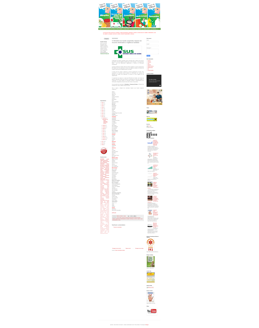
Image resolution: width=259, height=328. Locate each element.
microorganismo (106, 228)
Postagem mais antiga (139, 248)
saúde (141, 218)
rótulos (108, 210)
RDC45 (108, 217)
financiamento (131, 217)
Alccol (105, 211)
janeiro (103, 139)
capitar (101, 221)
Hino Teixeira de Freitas (110, 28)
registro (101, 170)
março (103, 136)
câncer (101, 208)
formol (108, 185)
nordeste (107, 229)
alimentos (102, 163)
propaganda (102, 187)
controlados (102, 182)
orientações (102, 193)
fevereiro (104, 137)
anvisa (118, 217)
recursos (135, 218)
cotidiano (107, 207)
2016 (103, 110)
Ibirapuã (135, 217)
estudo (101, 191)
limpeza (101, 192)
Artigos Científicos (147, 28)
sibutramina (107, 177)
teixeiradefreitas (103, 162)
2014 (103, 113)
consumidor (102, 185)
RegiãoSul (102, 204)
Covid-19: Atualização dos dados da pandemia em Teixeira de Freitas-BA (155, 143)
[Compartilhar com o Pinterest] (135, 216)
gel (108, 224)
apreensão (107, 168)
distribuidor (104, 208)
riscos (108, 187)
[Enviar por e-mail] (130, 216)
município (127, 218)
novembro (104, 118)
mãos (108, 186)
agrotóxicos (102, 171)
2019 (103, 105)
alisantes (101, 190)
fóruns (108, 208)
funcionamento (102, 224)
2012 (103, 116)
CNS (148, 63)
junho (103, 131)
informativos (102, 228)
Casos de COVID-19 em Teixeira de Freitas (155, 175)
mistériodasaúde (123, 218)
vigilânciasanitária (104, 160)
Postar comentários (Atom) (120, 250)
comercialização (103, 174)
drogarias (102, 168)
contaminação (106, 169)
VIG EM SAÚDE (150, 70)
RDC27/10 (104, 217)
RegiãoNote (102, 219)
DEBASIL (149, 64)
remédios (107, 170)
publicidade (105, 210)
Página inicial (128, 248)
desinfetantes (107, 190)
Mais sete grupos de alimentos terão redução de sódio (155, 225)
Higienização (102, 178)
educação (102, 173)
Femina (108, 212)
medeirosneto (117, 218)
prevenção (107, 175)
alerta (108, 163)
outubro (103, 125)
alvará (108, 204)
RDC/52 (101, 217)
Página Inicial (101, 28)
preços (105, 202)
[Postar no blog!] (131, 216)
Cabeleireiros (104, 194)
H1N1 (108, 194)
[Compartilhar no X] (133, 216)
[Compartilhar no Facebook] (134, 216)
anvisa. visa (102, 167)
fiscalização (102, 166)
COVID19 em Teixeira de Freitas (155, 166)
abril (103, 134)
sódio (101, 194)
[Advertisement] (128, 237)
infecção (101, 227)
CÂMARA (149, 62)
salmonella (102, 211)
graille (101, 226)
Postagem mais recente (116, 248)
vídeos (101, 203)
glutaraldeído (107, 225)
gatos (106, 224)
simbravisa (107, 193)
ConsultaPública (103, 176)
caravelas (123, 217)
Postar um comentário (118, 227)
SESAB (105, 204)
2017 (103, 108)
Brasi (103, 212)
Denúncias (154, 28)
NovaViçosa (132, 218)
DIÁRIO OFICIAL (151, 66)
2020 (103, 104)
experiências (107, 191)
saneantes (107, 173)
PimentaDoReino (103, 195)
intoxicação (107, 200)
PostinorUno (102, 216)
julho (103, 130)
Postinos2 (107, 216)
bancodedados (106, 220)
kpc (104, 201)
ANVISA (149, 60)
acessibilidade (107, 219)
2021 (103, 102)
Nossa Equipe (119, 28)
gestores (101, 225)
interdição (107, 166)
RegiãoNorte (107, 218)
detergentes (102, 199)
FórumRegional (106, 184)
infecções (107, 227)
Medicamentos (106, 161)
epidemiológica (102, 200)
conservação (102, 207)
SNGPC (107, 183)
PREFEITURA (150, 67)
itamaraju (138, 217)
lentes (101, 209)
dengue (101, 175)
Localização (133, 28)
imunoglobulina (106, 226)
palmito (104, 209)
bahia (120, 217)
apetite (101, 184)
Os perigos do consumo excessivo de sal (155, 155)
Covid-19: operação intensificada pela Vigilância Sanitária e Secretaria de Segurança (153, 199)
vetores (108, 202)
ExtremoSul (127, 217)
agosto (103, 128)
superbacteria (102, 233)
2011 (103, 141)
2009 (103, 144)
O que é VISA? (126, 28)
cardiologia (107, 221)
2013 (103, 115)
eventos (101, 177)
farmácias (107, 167)
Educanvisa (107, 203)
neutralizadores (102, 229)
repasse (138, 218)
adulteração (102, 220)
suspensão (106, 165)
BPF (101, 212)
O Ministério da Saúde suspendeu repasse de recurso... (105, 121)
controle (107, 182)
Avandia (108, 211)
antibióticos (107, 171)
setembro (104, 126)
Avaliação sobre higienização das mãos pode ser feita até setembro (155, 212)
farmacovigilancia (103, 183)
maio (103, 133)
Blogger (147, 324)
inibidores (107, 179)
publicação (114, 212)
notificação (107, 192)
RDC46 (101, 218)
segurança (102, 186)
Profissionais (102, 179)
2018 (103, 107)
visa (101, 161)
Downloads (139, 28)
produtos (102, 165)
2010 (103, 143)
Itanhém (113, 218)
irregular (101, 201)
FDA (105, 212)
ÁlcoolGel (106, 233)
